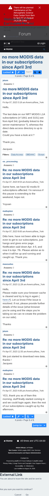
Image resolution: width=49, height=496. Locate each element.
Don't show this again (12, 36)
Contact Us (24, 458)
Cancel (18, 495)
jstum (5, 80)
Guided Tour (18, 42)
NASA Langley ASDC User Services (29, 450)
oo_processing (10, 161)
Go (27, 495)
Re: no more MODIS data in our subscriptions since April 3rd (21, 174)
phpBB (16, 461)
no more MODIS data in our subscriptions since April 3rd (23, 62)
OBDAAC (30, 155)
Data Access (17, 155)
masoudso (8, 264)
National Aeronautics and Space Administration (24, 453)
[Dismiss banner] (40, 7)
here (5, 299)
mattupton (8, 211)
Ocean (41, 155)
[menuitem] (41, 43)
